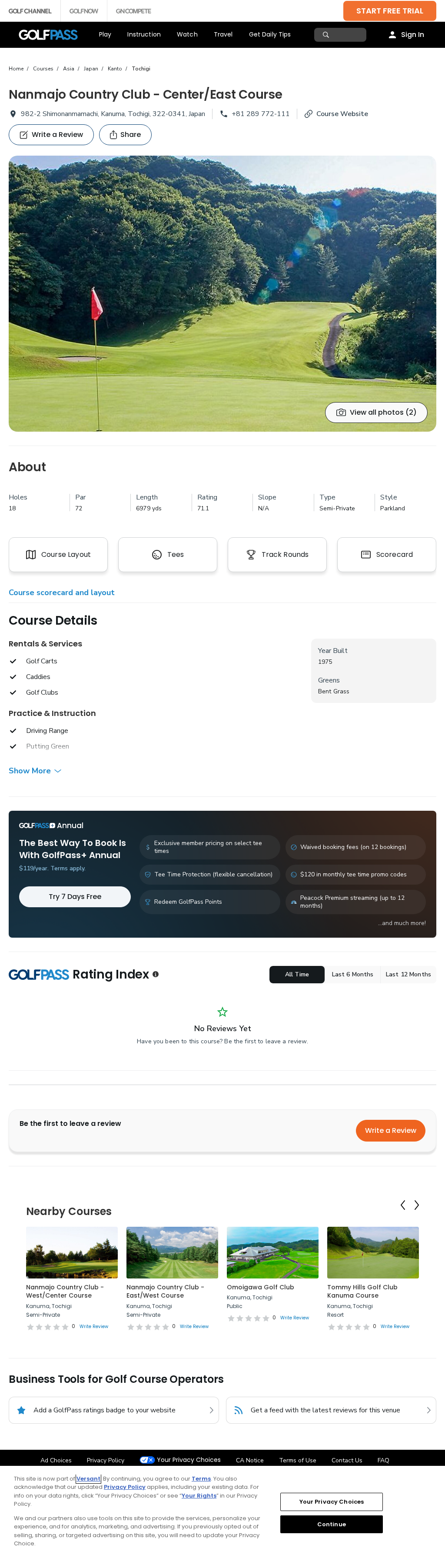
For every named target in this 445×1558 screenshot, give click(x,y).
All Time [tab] (297, 974)
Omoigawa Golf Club (260, 1287)
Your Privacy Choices (189, 1460)
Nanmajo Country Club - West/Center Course (65, 1291)
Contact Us (347, 1460)
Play (105, 34)
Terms (201, 1479)
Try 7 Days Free (75, 897)
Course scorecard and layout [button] (62, 592)
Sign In (412, 35)
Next (416, 1205)
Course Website (342, 114)
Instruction (144, 34)
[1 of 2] (222, 294)
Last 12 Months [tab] (408, 974)
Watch (187, 34)
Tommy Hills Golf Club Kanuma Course (362, 1291)
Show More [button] (30, 771)
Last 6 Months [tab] (353, 974)
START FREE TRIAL (389, 10)
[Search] (327, 35)
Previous (402, 1205)
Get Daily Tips (270, 34)
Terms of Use (297, 1460)
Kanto (115, 68)
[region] (222, 1512)
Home (16, 68)
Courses (43, 68)
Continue (331, 1524)
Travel (223, 34)
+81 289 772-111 (261, 114)
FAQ (383, 1460)
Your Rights (199, 1495)
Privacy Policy (105, 1460)
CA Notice (250, 1460)
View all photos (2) (383, 412)
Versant (88, 1479)
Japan (91, 68)
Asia (68, 68)
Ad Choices (56, 1460)
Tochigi (141, 68)
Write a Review (390, 1130)
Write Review (94, 1326)
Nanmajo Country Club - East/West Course (165, 1291)
